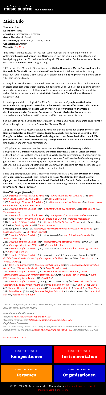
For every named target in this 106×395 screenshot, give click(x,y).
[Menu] (101, 9)
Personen (26, 375)
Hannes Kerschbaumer (24, 294)
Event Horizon (87, 258)
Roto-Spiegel (89, 208)
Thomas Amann (11, 212)
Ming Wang (94, 288)
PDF (24, 337)
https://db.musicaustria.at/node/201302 (52, 329)
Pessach (78, 288)
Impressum (62, 389)
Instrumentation (79, 357)
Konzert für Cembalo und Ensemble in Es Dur (38, 218)
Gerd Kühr (46, 278)
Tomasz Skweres (11, 238)
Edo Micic (19, 47)
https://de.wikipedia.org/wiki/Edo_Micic (32, 316)
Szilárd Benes (16, 291)
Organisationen (79, 375)
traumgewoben (36, 288)
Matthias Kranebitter (79, 218)
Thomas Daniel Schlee (60, 288)
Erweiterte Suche (26, 351)
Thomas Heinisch (17, 288)
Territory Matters (24, 225)
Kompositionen (27, 357)
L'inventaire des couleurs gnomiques (79, 248)
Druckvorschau (11, 337)
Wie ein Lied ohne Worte (60, 284)
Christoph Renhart (36, 231)
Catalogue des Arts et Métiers (24, 245)
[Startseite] (28, 8)
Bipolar (94, 284)
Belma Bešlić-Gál (57, 198)
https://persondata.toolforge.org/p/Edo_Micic (50, 319)
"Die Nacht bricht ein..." (29, 268)
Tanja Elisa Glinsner (19, 264)
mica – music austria (75, 386)
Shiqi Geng (83, 284)
